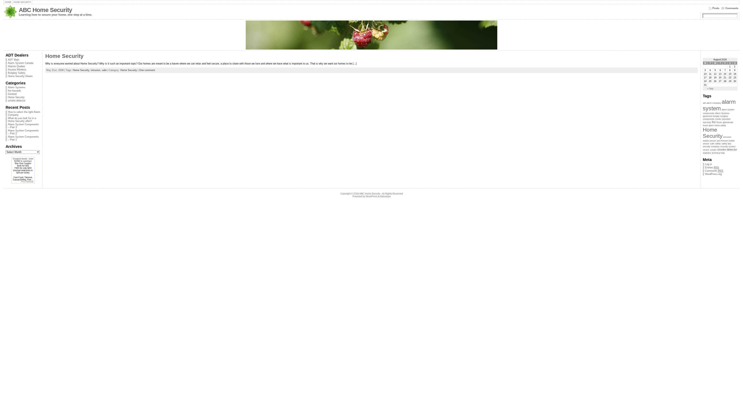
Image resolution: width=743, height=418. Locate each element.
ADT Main (13, 59)
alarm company (713, 103)
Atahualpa (385, 196)
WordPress (371, 196)
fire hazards (14, 90)
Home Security (16, 97)
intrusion (95, 70)
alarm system (719, 105)
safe (104, 70)
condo (718, 119)
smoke (713, 150)
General (12, 94)
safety (718, 143)
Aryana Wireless (17, 69)
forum (719, 122)
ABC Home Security (45, 10)
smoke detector (16, 100)
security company (711, 146)
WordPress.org (713, 174)
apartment (707, 116)
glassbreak (728, 122)
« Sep (710, 88)
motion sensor (709, 141)
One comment (147, 70)
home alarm (708, 125)
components (708, 119)
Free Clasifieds (27, 182)
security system (727, 146)
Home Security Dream (20, 76)
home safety (720, 125)
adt (704, 103)
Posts (715, 8)
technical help (718, 153)
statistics (707, 153)
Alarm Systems (16, 87)
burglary (724, 116)
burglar (716, 116)
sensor (706, 150)
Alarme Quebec (16, 66)
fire (714, 122)
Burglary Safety (16, 72)
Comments (731, 8)
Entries (712, 167)
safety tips (726, 143)
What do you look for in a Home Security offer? (22, 119)
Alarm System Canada (20, 63)
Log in (708, 164)
